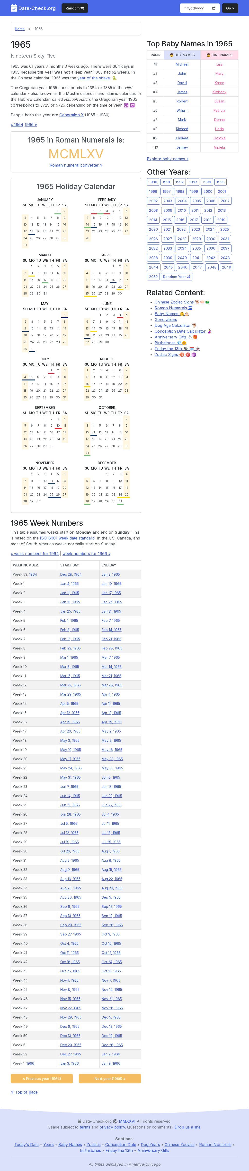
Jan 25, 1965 (70, 611)
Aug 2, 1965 (69, 860)
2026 (153, 239)
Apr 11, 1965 (111, 703)
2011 (195, 210)
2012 (208, 210)
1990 (153, 182)
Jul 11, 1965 (110, 823)
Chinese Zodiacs (180, 1144)
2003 (167, 201)
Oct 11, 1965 (69, 953)
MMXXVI (127, 1121)
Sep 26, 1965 (112, 925)
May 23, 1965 (112, 759)
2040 (182, 258)
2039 (167, 258)
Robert (182, 101)
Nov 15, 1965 (70, 999)
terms (85, 1127)
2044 (153, 267)
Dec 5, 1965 (111, 1017)
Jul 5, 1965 (68, 823)
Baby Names (70, 1144)
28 (51, 238)
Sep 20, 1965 (70, 925)
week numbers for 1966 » (86, 553)
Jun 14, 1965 (70, 796)
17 (25, 231)
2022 (181, 229)
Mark (182, 120)
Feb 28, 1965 (112, 648)
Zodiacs (94, 1144)
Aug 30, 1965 (70, 897)
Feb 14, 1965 (112, 630)
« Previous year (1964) (42, 1079)
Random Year (175, 277)
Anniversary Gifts (153, 1150)
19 (38, 231)
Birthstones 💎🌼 (171, 342)
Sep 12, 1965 (112, 906)
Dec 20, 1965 (70, 1045)
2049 (226, 267)
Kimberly (219, 92)
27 (44, 238)
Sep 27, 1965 (70, 934)
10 (25, 224)
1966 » (31, 124)
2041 (196, 258)
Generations (166, 319)
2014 (153, 220)
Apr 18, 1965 (111, 713)
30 (64, 238)
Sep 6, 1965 (70, 906)
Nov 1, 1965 (69, 980)
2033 (167, 248)
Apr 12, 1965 (70, 713)
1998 (180, 191)
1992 (180, 182)
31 (25, 245)
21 (51, 231)
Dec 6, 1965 (70, 1026)
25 (31, 238)
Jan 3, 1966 (69, 1063)
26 (38, 238)
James (182, 92)
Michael (182, 64)
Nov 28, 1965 (112, 1008)
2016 (180, 220)
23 (64, 231)
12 (38, 224)
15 (57, 224)
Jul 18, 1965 (111, 833)
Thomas (182, 138)
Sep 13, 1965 (70, 916)
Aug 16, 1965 (70, 879)
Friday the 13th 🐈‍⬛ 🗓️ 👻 (177, 348)
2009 (167, 210)
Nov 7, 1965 (111, 980)
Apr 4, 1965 (111, 694)
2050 (153, 277)
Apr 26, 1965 (70, 731)
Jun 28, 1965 (70, 814)
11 (31, 224)
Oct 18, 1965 (70, 962)
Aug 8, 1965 (111, 860)
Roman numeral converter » (76, 165)
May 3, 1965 (70, 740)
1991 (166, 182)
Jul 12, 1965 (69, 833)
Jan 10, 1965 (111, 583)
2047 (197, 267)
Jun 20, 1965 (112, 796)
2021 (167, 229)
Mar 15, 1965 (70, 676)
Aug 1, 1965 (111, 851)
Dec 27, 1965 (70, 1054)
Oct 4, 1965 (69, 943)
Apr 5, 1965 (69, 703)
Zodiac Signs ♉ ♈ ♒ (175, 354)
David (182, 83)
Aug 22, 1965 (112, 879)
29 (58, 238)
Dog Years (150, 1144)
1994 (207, 182)
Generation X (71, 114)
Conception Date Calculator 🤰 (183, 331)
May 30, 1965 (112, 768)
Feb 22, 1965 (70, 648)
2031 (225, 239)
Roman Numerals (171, 307)
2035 (196, 248)
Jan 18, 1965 (70, 602)
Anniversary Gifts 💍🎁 (176, 337)
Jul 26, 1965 (70, 851)
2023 (195, 229)
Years (48, 1144)
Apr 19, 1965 (70, 722)
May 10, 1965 (70, 750)
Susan (219, 101)
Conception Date (120, 1144)
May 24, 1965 (71, 768)
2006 (210, 201)
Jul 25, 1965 (111, 842)
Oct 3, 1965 (111, 934)
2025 (224, 229)
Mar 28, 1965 (112, 685)
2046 (182, 267)
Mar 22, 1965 (70, 685)
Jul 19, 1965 (69, 842)
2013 (222, 210)
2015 (167, 220)
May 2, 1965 (111, 731)
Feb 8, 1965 (69, 630)
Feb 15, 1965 (70, 639)
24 (25, 238)
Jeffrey (182, 147)
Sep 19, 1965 (112, 916)
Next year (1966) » (110, 1079)
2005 (196, 201)
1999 (194, 191)
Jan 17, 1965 (111, 593)
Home (20, 29)
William (182, 110)
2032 (153, 248)
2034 (182, 248)
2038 (153, 258)
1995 (220, 182)
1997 (167, 191)
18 (31, 231)
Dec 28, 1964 (71, 574)
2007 (225, 201)
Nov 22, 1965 (70, 1008)
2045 (168, 267)
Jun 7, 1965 (69, 786)
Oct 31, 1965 (111, 971)
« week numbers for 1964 (35, 553)
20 (44, 231)
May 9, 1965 (111, 740)
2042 (210, 258)
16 (64, 224)
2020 (153, 229)
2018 (208, 220)
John (182, 73)
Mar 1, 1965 (69, 657)
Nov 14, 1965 (112, 989)
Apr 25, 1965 (112, 722)
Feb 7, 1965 (111, 620)
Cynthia (219, 138)
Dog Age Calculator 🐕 (176, 325)
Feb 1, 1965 (69, 620)
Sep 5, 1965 (111, 897)
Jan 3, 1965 (111, 574)
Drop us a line (188, 1127)
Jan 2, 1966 (111, 1054)
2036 (210, 248)
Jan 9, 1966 (111, 1063)
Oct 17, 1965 (111, 953)
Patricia (219, 110)
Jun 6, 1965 (111, 777)
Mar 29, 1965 (70, 694)
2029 (196, 239)
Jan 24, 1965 (112, 602)
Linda (219, 129)
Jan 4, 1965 (69, 583)
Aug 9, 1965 (69, 870)
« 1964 (17, 124)
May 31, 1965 (70, 777)
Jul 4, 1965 (110, 814)
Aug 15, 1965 (112, 870)
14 (51, 224)
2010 (182, 210)
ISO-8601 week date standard (67, 538)
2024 (210, 229)
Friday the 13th (119, 1150)
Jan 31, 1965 (111, 611)
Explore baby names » (167, 158)
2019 (221, 220)
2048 (211, 267)
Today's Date (26, 1144)
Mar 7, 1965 (111, 657)
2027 (167, 239)
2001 (222, 191)
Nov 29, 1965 (70, 1017)
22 (58, 231)
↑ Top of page (24, 1092)
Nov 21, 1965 (112, 999)
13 (44, 224)
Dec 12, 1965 (112, 1026)
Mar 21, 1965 (111, 676)
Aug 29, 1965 (112, 888)
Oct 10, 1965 (111, 943)
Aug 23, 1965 (70, 888)
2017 (194, 220)
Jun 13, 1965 (111, 786)
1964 (33, 574)
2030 (210, 239)
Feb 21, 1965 (111, 639)
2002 (153, 201)
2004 (182, 201)
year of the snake (93, 78)
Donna (219, 120)
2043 (225, 258)
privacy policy (112, 1127)
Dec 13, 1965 (70, 1036)
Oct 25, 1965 (70, 971)
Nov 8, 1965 (70, 989)
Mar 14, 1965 (112, 667)
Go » (230, 8)
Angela (219, 147)
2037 (225, 248)
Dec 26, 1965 (112, 1045)
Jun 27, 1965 (112, 805)
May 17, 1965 (70, 759)
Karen (219, 83)
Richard (182, 129)
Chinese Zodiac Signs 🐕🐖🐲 (182, 302)
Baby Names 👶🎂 (172, 313)
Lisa (219, 64)
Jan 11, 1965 (69, 593)
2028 (182, 239)
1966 (30, 1063)
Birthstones (90, 1150)
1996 (153, 191)
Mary (219, 73)
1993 (193, 182)
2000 (208, 191)
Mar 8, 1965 (69, 667)
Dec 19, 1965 (112, 1036)
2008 (153, 210)
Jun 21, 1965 (70, 805)
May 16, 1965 (112, 750)
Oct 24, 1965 (112, 962)
